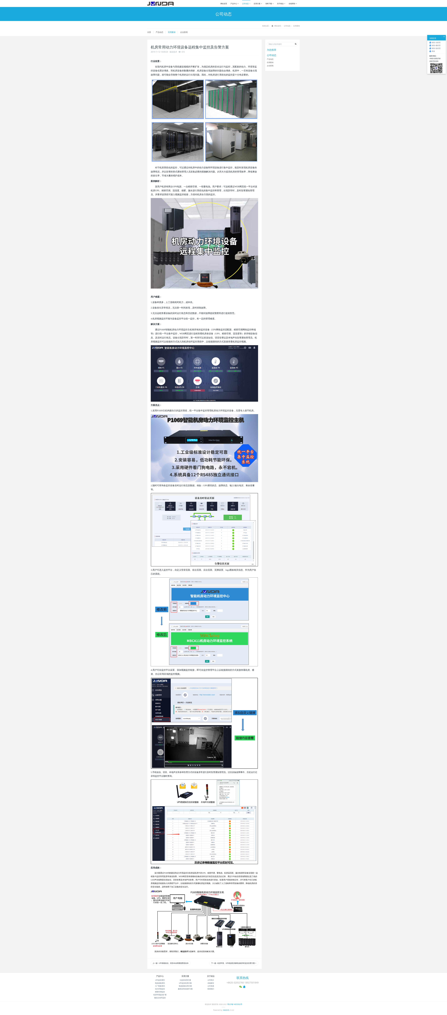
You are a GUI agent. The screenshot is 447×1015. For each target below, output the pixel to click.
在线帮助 (292, 3)
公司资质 (211, 986)
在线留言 (211, 983)
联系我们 (211, 989)
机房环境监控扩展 (159, 995)
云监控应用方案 (185, 980)
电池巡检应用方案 (185, 986)
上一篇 (170, 963)
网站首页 (223, 3)
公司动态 (245, 3)
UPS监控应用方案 (185, 983)
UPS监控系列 (160, 980)
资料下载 (268, 3)
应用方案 (257, 3)
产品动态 (159, 32)
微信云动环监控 (160, 998)
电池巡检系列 (160, 983)
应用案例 (296, 26)
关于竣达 (280, 3)
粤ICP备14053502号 (234, 1004)
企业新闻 (184, 32)
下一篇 (233, 963)
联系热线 (243, 978)
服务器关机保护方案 (185, 989)
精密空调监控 (160, 992)
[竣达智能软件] (160, 3)
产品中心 (233, 3)
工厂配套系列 (160, 986)
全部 (149, 32)
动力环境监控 (160, 989)
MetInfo (226, 1010)
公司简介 (211, 980)
